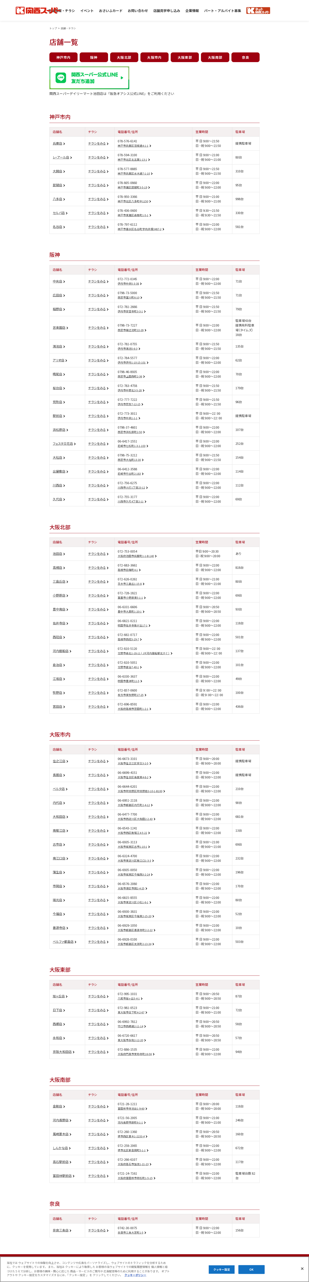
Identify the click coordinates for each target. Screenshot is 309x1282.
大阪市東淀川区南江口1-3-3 (134, 860)
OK (251, 1269)
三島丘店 (59, 581)
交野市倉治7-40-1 (128, 667)
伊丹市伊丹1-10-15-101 (132, 362)
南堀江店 (59, 830)
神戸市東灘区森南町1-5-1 (133, 215)
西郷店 (57, 1024)
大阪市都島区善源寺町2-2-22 (135, 930)
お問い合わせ (138, 10)
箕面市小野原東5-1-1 (130, 598)
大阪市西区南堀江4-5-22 (132, 833)
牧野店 (57, 692)
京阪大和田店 (62, 1051)
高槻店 (57, 567)
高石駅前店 (61, 1161)
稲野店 (57, 309)
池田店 (57, 553)
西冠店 (57, 637)
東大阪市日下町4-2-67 (131, 1012)
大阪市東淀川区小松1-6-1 (133, 902)
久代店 (57, 499)
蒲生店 (57, 872)
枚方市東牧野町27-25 (131, 695)
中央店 (57, 281)
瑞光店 (57, 900)
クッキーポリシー (135, 1275)
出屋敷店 (59, 471)
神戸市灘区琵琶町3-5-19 (132, 187)
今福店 (57, 914)
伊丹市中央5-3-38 (128, 283)
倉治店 (57, 664)
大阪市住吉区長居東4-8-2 (133, 777)
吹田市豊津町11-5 (128, 681)
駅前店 (57, 415)
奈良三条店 (61, 1230)
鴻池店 (57, 346)
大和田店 (59, 816)
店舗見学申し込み (166, 10)
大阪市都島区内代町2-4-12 (134, 805)
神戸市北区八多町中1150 (133, 201)
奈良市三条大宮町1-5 (130, 1232)
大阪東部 (185, 57)
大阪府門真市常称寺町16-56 (135, 1054)
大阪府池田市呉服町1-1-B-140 (136, 556)
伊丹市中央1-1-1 (127, 418)
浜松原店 (59, 429)
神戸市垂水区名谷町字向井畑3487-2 (139, 229)
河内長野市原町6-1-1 (130, 1122)
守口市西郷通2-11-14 (130, 1026)
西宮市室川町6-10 (128, 297)
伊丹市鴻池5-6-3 (127, 348)
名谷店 (57, 226)
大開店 (57, 171)
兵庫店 (57, 143)
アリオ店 (58, 360)
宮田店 (57, 706)
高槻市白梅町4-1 (128, 570)
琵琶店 (57, 185)
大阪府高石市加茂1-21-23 (133, 1164)
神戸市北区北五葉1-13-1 (132, 159)
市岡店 (57, 886)
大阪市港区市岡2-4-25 (131, 888)
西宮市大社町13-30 (129, 460)
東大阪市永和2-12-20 (130, 1040)
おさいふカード (111, 10)
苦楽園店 (59, 327)
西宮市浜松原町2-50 (130, 432)
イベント (87, 10)
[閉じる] (302, 1268)
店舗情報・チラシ (61, 10)
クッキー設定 (221, 1269)
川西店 (57, 485)
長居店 (57, 775)
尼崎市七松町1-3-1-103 (131, 446)
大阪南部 (215, 57)
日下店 (57, 1010)
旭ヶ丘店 (59, 996)
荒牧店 (57, 402)
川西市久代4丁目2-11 (131, 501)
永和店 (57, 1037)
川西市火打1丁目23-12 (131, 487)
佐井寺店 (59, 623)
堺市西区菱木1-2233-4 (131, 1136)
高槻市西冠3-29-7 (128, 639)
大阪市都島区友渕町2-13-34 (134, 944)
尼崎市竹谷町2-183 (129, 474)
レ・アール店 (61, 157)
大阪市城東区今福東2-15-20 (134, 916)
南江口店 (59, 858)
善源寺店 (59, 927)
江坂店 (57, 678)
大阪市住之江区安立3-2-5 (133, 763)
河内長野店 (61, 1120)
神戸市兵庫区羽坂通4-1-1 (133, 146)
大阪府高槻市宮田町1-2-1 (133, 709)
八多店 (57, 199)
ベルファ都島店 (63, 941)
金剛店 (57, 1106)
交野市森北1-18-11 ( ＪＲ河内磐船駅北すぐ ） (144, 653)
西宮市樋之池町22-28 (131, 330)
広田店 (57, 295)
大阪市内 (154, 57)
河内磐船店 (61, 651)
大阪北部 (124, 57)
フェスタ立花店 (63, 443)
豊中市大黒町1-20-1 (130, 611)
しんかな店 (60, 1148)
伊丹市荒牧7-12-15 (129, 404)
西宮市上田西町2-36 (130, 376)
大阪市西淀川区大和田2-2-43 (135, 819)
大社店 (57, 457)
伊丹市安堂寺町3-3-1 (130, 311)
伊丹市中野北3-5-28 (130, 390)
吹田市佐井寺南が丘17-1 (133, 625)
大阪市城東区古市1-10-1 (132, 847)
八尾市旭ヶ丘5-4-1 (129, 998)
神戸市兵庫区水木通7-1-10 (134, 173)
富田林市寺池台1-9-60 (131, 1108)
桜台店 (57, 388)
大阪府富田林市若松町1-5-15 (135, 1178)
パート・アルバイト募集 (222, 10)
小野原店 (59, 595)
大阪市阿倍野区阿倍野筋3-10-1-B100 (140, 791)
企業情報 (192, 10)
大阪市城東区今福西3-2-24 (134, 874)
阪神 (94, 57)
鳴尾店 (57, 374)
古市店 (57, 844)
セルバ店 (59, 213)
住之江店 (59, 761)
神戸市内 (63, 57)
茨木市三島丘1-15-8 (130, 584)
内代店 (57, 802)
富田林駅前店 (62, 1175)
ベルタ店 (59, 788)
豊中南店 (59, 609)
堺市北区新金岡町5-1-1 (132, 1150)
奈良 (245, 57)
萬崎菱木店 (61, 1134)
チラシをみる (97, 143)
